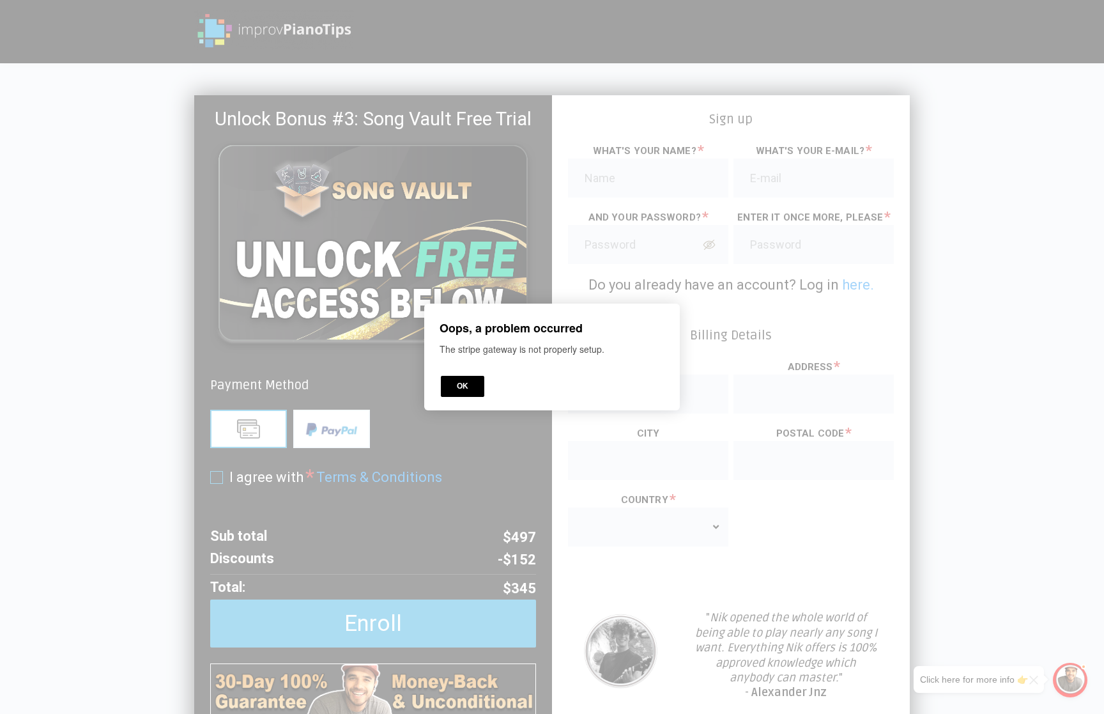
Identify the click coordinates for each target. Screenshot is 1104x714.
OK (462, 386)
